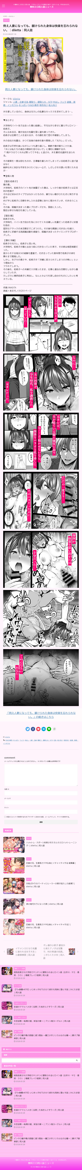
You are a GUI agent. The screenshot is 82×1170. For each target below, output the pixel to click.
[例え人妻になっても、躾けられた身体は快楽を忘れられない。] (41, 349)
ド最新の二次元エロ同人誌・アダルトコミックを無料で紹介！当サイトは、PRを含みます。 (41, 1160)
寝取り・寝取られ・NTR (45, 740)
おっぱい (16, 740)
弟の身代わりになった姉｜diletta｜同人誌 (44, 904)
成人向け (60, 740)
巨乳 (55, 740)
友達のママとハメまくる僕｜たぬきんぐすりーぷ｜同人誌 (39, 1006)
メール (7, 798)
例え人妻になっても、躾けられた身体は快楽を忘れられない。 (41, 89)
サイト (6, 808)
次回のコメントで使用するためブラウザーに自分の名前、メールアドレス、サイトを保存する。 (38, 817)
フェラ (22, 740)
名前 (6, 789)
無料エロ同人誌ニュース (41, 6)
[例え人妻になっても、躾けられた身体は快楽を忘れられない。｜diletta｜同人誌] (44, 729)
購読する (8, 1049)
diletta (16, 98)
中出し (27, 740)
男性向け (66, 740)
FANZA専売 (8, 740)
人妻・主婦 (33, 740)
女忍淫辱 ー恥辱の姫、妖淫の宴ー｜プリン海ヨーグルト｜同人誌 (42, 1021)
